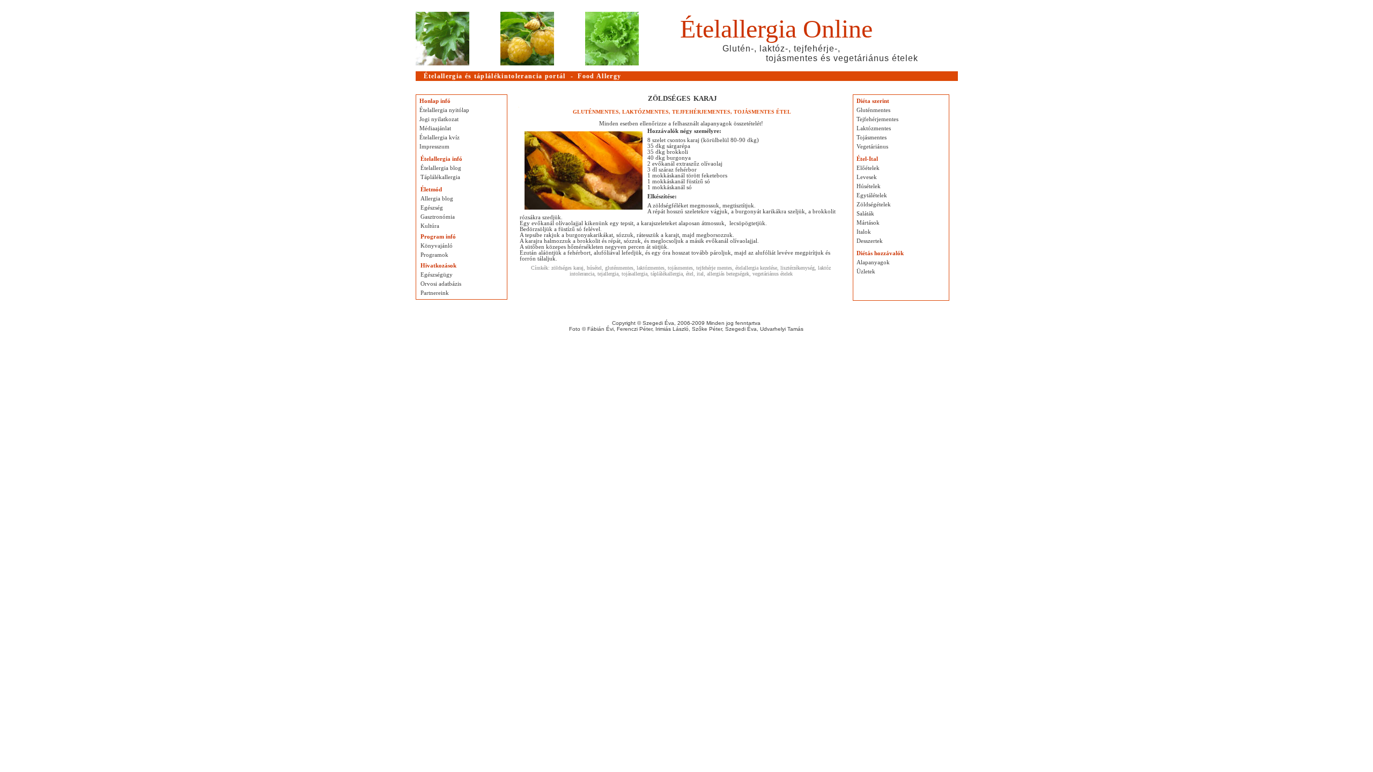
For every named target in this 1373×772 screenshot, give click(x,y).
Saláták (865, 214)
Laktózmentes (874, 128)
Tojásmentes (872, 137)
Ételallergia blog (440, 168)
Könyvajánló (436, 246)
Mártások (868, 223)
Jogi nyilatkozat (439, 119)
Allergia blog (436, 199)
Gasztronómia (437, 217)
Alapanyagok (873, 262)
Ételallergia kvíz (439, 137)
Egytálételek (872, 195)
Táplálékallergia (440, 177)
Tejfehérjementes (877, 119)
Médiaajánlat (435, 128)
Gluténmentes (873, 110)
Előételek (868, 168)
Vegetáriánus (872, 147)
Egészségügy (436, 275)
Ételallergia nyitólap (444, 110)
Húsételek (869, 186)
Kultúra (429, 226)
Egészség (431, 208)
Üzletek (866, 271)
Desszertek (870, 241)
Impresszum (434, 147)
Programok (434, 255)
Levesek (867, 177)
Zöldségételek (874, 204)
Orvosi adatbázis (440, 284)
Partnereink (434, 293)
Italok (864, 232)
